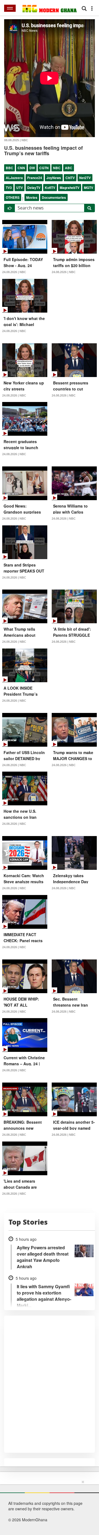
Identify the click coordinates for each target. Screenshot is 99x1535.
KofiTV (50, 187)
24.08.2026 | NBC (14, 272)
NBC (57, 167)
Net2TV (85, 177)
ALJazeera (14, 177)
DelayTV (33, 187)
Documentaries (54, 197)
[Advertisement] (47, 1506)
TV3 (9, 187)
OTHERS (13, 197)
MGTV (88, 187)
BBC (9, 167)
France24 (34, 177)
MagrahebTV (69, 187)
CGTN (44, 167)
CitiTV (70, 177)
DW (32, 167)
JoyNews (53, 177)
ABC (68, 167)
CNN (21, 167)
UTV (19, 187)
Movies (31, 197)
